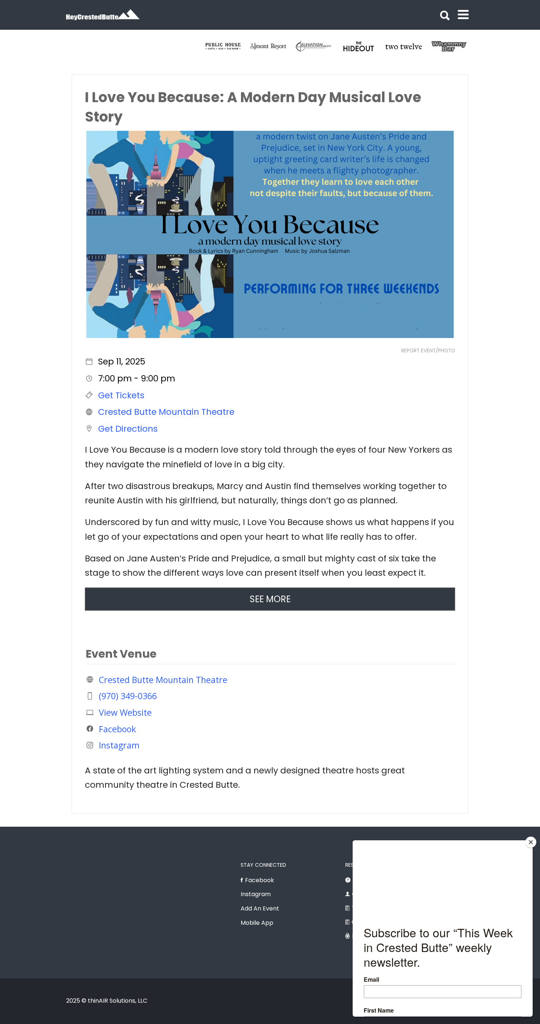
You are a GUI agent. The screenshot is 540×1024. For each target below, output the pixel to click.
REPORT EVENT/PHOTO (428, 350)
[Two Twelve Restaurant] (251, 46)
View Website (125, 712)
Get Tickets (121, 395)
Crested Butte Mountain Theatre (166, 412)
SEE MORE (270, 599)
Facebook (117, 728)
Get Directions (128, 428)
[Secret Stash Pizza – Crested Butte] (342, 46)
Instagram (119, 745)
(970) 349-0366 (128, 696)
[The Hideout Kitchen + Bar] (206, 46)
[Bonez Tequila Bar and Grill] (387, 46)
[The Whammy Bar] (297, 46)
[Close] (530, 842)
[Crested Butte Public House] (432, 46)
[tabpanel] (251, 46)
